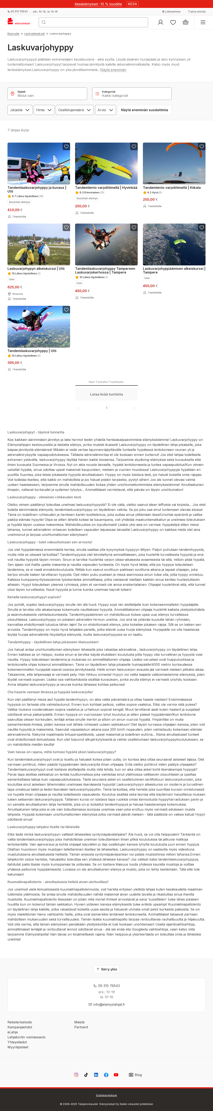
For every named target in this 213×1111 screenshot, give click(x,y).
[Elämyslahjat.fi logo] (19, 22)
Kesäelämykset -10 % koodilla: (98, 4)
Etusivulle (13, 33)
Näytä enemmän (113, 70)
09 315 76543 (109, 986)
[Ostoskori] (186, 22)
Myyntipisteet (17, 1047)
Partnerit (81, 1027)
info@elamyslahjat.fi (109, 1004)
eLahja (12, 1032)
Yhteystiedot (17, 1042)
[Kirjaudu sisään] (161, 22)
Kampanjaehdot (19, 1027)
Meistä (79, 1022)
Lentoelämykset (34, 33)
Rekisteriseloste (19, 1022)
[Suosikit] (173, 22)
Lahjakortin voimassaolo (26, 1037)
